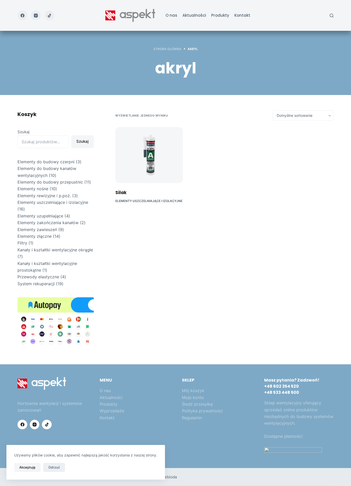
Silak (120, 192)
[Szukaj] (332, 15)
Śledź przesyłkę (197, 404)
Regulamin (192, 417)
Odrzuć (54, 467)
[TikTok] (49, 15)
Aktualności (194, 15)
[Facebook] (22, 15)
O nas (171, 15)
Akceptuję (27, 467)
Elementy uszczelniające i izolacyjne (148, 201)
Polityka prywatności (202, 410)
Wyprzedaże (112, 410)
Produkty (220, 15)
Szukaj (23, 131)
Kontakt (242, 15)
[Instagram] (36, 15)
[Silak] (149, 155)
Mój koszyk (193, 390)
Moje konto (193, 397)
